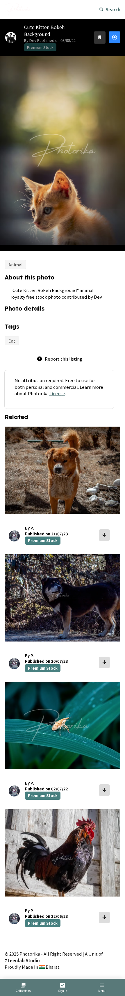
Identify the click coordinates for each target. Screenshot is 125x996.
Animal (15, 265)
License (57, 393)
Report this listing (59, 359)
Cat (11, 341)
